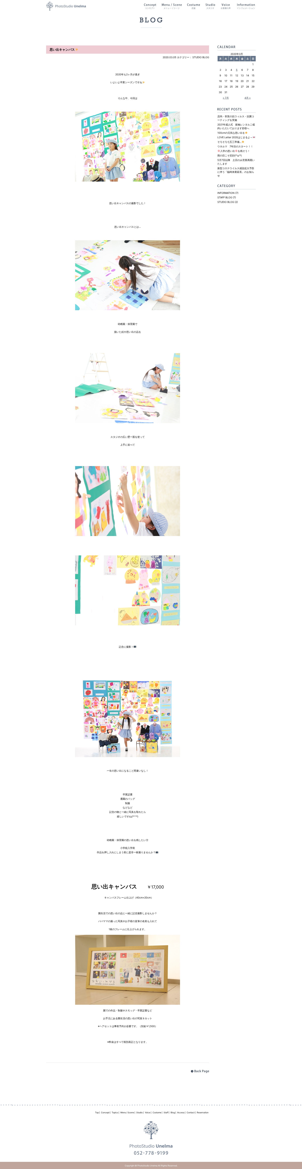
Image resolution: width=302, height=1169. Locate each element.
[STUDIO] (210, 7)
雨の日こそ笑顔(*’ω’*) (229, 155)
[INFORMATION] (246, 7)
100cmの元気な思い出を (231, 132)
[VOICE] (226, 7)
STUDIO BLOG (200, 57)
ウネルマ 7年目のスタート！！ (235, 146)
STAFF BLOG (224, 197)
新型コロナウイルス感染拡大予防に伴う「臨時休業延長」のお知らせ (235, 172)
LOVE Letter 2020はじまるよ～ (235, 137)
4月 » (248, 97)
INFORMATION (226, 192)
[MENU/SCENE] (172, 7)
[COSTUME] (193, 7)
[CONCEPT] (149, 7)
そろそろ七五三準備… (229, 141)
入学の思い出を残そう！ (235, 150)
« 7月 (226, 97)
